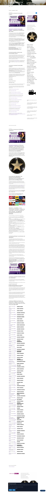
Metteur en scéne (30, 63)
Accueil (9, 6)
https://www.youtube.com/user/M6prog (16, 107)
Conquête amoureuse (31, 53)
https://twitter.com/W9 (13, 90)
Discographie (33, 57)
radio (33, 69)
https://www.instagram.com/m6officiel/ (16, 105)
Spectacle (29, 75)
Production (29, 69)
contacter (29, 54)
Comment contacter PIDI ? (29, 27)
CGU (11, 6)
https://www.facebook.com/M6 (14, 102)
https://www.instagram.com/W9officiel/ (16, 92)
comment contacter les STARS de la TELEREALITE (16, 130)
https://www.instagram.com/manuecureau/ (17, 99)
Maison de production (31, 62)
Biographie (33, 49)
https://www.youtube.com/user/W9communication (17, 93)
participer (31, 64)
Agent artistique (30, 47)
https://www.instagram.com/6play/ (16, 113)
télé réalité (29, 82)
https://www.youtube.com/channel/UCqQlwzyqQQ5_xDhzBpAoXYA (17, 114)
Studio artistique (30, 76)
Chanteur (32, 50)
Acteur (28, 44)
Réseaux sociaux (30, 72)
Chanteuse (29, 52)
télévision (32, 82)
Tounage (29, 79)
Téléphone (31, 81)
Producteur (34, 67)
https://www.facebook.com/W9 (15, 89)
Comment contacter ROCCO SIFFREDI (24, 473)
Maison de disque (31, 60)
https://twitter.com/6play (14, 111)
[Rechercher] (36, 13)
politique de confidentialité (14, 488)
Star (32, 75)
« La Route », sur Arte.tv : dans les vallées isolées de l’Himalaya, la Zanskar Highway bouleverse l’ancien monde (32, 111)
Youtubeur (32, 83)
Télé (28, 81)
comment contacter (13, 145)
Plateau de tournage (31, 66)
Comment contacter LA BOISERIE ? (30, 28)
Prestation (29, 67)
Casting (28, 50)
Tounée (32, 79)
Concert (33, 52)
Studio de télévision (31, 78)
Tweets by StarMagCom (11, 466)
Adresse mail (30, 46)
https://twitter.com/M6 (13, 104)
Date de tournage (31, 56)
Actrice (31, 44)
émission (28, 85)
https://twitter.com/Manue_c (14, 98)
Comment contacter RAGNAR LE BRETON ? (31, 26)
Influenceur (29, 59)
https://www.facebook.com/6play (15, 110)
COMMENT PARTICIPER (16, 2)
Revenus (29, 70)
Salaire (28, 73)
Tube (36, 79)
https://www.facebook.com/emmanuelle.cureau (16, 96)
